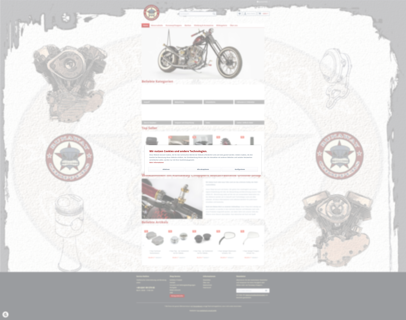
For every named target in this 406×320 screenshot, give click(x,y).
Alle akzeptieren (203, 169)
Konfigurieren (240, 169)
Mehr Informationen (156, 162)
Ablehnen (166, 169)
